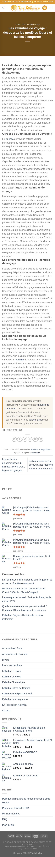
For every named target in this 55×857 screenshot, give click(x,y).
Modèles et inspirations (28, 24)
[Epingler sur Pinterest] (35, 439)
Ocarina (6, 710)
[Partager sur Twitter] (24, 439)
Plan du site (8, 825)
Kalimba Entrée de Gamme (16, 688)
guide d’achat (36, 419)
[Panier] (44, 7)
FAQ (4, 819)
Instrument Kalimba (12, 665)
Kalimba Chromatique (13, 682)
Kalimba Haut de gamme (15, 699)
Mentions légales (11, 813)
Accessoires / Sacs (12, 648)
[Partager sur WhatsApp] (14, 439)
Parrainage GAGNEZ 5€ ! (15, 808)
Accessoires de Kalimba (14, 654)
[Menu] (51, 7)
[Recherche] (3, 8)
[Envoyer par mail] (30, 439)
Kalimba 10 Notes (11, 671)
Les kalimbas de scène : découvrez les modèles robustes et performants (40, 465)
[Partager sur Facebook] (19, 439)
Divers (5, 660)
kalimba (9, 139)
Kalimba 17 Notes (11, 676)
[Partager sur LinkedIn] (40, 439)
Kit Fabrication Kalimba (14, 705)
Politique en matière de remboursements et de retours (26, 800)
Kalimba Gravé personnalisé (17, 693)
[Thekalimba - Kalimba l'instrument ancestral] (25, 7)
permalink (36, 453)
